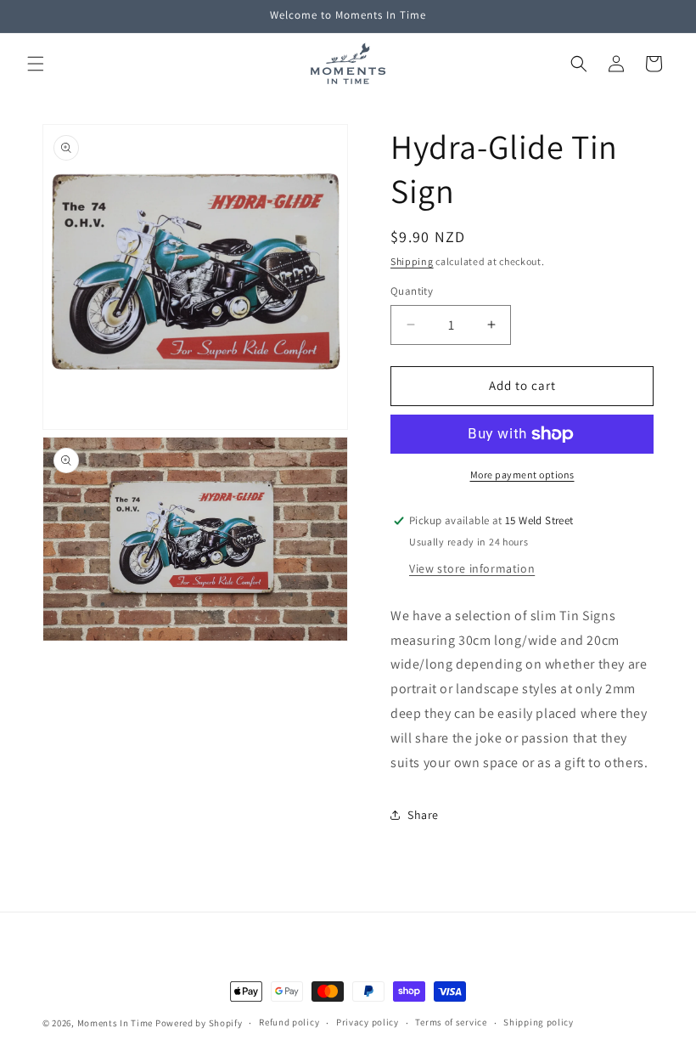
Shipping (412, 261)
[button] (35, 63)
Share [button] (423, 814)
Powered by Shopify (199, 1023)
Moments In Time (115, 1023)
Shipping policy (538, 1022)
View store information (472, 568)
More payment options (522, 474)
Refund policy (289, 1022)
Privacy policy (367, 1022)
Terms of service (450, 1022)
